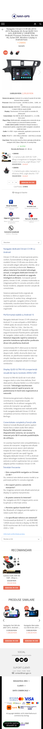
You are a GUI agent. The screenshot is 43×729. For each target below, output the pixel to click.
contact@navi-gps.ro (23, 673)
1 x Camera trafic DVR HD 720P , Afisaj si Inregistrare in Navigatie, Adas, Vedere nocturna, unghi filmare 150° (26, 159)
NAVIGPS (21, 46)
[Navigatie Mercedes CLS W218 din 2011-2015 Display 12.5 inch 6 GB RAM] (31, 614)
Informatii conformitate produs (14, 534)
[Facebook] (17, 660)
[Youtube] (21, 660)
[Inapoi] (1, 29)
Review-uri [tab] (8, 539)
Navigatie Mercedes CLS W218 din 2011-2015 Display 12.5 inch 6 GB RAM (31, 626)
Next (39, 72)
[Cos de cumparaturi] (35, 24)
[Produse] (3, 24)
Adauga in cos (27, 182)
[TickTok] (26, 660)
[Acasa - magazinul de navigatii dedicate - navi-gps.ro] (21, 16)
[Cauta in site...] (40, 24)
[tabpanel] (21, 70)
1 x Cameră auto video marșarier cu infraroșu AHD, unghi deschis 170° (26, 172)
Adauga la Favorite (20, 192)
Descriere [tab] (7, 242)
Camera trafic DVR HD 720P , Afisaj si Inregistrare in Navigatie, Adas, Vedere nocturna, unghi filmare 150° (11, 577)
